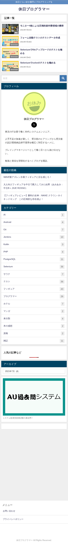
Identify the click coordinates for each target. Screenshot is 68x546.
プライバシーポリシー (13, 519)
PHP (33, 252)
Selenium (33, 266)
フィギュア (33, 289)
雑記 (33, 341)
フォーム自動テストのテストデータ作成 (40, 38)
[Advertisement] (34, 464)
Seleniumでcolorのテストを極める (38, 63)
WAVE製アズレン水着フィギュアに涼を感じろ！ (27, 177)
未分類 (33, 318)
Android (33, 222)
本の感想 (33, 326)
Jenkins (33, 237)
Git (33, 229)
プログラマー (33, 296)
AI (33, 215)
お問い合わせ (9, 511)
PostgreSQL (33, 259)
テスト (33, 281)
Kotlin (33, 244)
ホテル (33, 304)
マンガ (33, 311)
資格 (33, 333)
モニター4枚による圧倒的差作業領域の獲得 (42, 26)
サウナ (33, 274)
